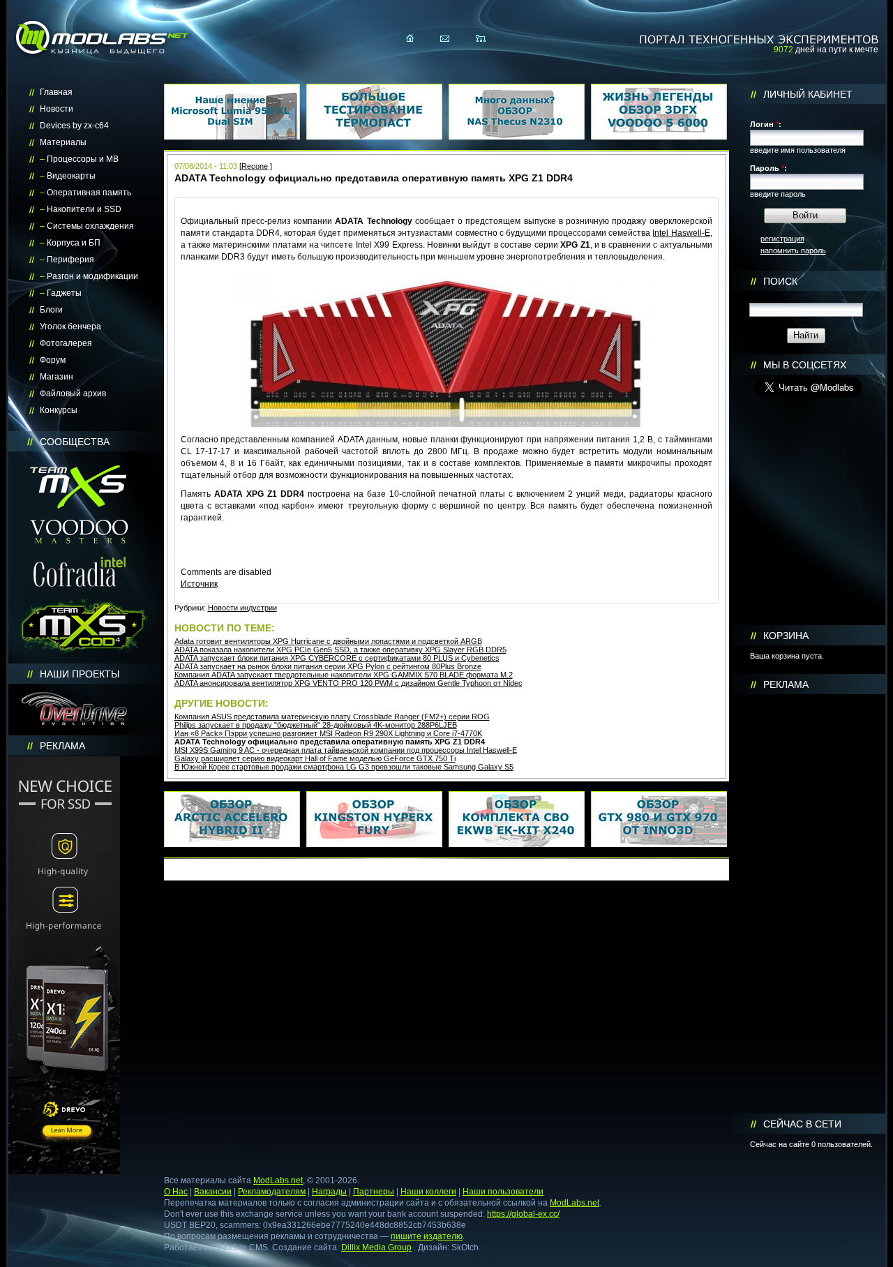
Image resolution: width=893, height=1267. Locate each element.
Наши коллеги (428, 1192)
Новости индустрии (242, 607)
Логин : (765, 124)
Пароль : (768, 168)
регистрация (782, 238)
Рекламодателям (272, 1192)
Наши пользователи (503, 1192)
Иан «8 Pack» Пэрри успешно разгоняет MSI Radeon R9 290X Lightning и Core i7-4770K (328, 733)
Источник (199, 584)
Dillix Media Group (376, 1247)
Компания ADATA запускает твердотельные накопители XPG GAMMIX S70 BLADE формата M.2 (343, 674)
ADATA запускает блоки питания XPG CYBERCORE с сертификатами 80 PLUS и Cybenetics (337, 658)
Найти (805, 335)
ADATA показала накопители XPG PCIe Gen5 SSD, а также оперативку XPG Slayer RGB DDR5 (340, 649)
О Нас (176, 1192)
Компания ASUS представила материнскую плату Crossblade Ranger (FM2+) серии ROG (332, 716)
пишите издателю (427, 1236)
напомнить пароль (793, 250)
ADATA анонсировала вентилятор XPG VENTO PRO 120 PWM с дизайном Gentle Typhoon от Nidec (348, 683)
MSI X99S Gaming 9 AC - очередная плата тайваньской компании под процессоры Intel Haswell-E (345, 750)
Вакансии (213, 1192)
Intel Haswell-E (681, 233)
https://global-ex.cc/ (523, 1214)
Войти (805, 215)
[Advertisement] (808, 904)
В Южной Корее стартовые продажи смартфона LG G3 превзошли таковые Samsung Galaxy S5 (343, 767)
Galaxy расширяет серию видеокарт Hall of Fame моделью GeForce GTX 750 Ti (315, 758)
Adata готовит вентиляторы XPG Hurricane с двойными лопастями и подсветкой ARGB (328, 641)
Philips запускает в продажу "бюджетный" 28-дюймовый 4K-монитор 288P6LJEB (315, 725)
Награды (329, 1192)
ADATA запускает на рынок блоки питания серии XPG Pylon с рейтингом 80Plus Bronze (327, 666)
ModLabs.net (278, 1180)
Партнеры (373, 1192)
